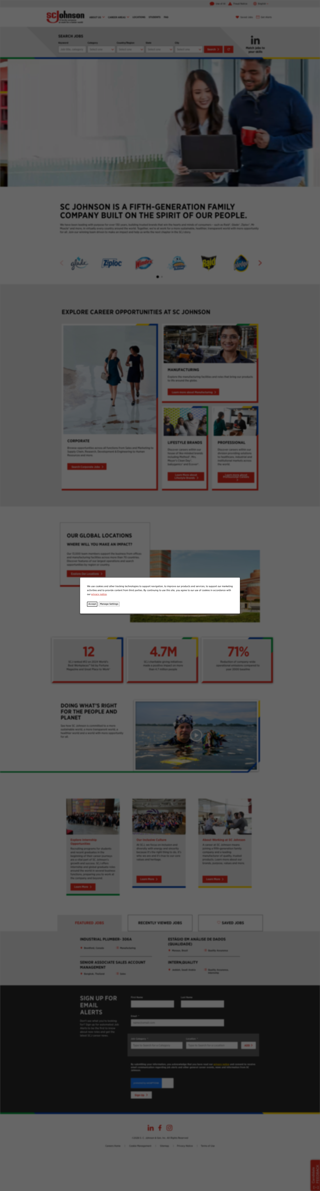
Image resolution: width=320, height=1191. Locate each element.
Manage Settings (109, 604)
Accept (92, 604)
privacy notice (99, 594)
